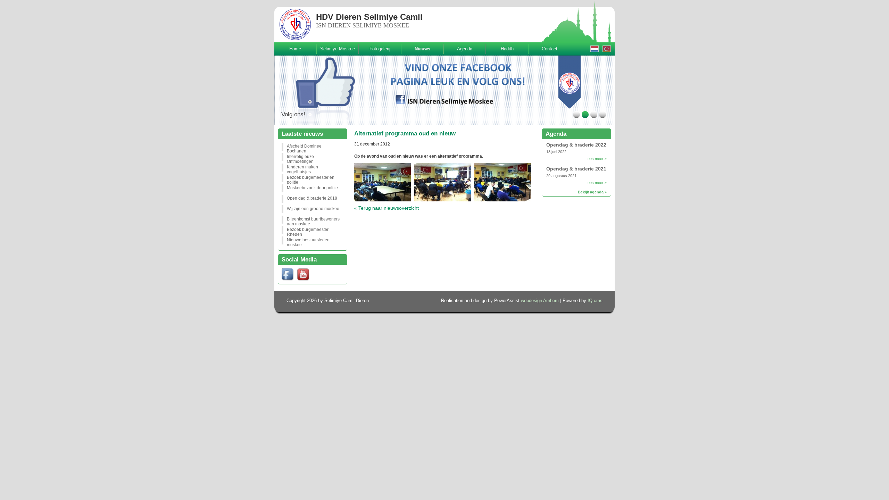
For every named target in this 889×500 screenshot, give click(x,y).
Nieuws (422, 48)
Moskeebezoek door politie (312, 187)
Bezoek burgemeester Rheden (308, 230)
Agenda (464, 48)
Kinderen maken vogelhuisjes (302, 168)
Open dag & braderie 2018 (312, 198)
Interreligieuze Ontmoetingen (300, 157)
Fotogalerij (379, 48)
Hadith (507, 48)
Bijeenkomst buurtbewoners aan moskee (313, 220)
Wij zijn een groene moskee (313, 208)
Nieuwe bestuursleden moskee (308, 241)
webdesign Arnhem (540, 300)
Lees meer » (596, 159)
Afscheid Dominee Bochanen (304, 147)
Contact (549, 48)
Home (295, 48)
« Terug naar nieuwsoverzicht (386, 208)
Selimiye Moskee (337, 48)
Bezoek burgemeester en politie (310, 178)
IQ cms (595, 300)
